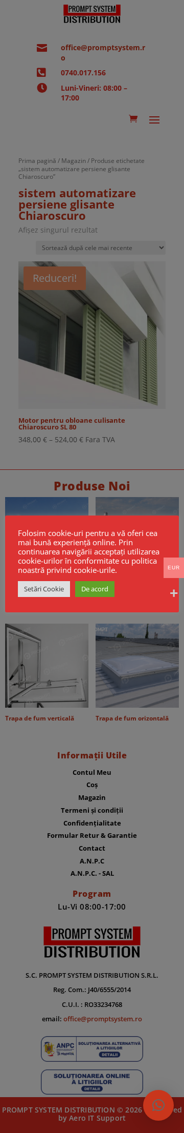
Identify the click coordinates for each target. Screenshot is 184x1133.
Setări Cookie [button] (44, 588)
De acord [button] (94, 588)
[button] (158, 1105)
